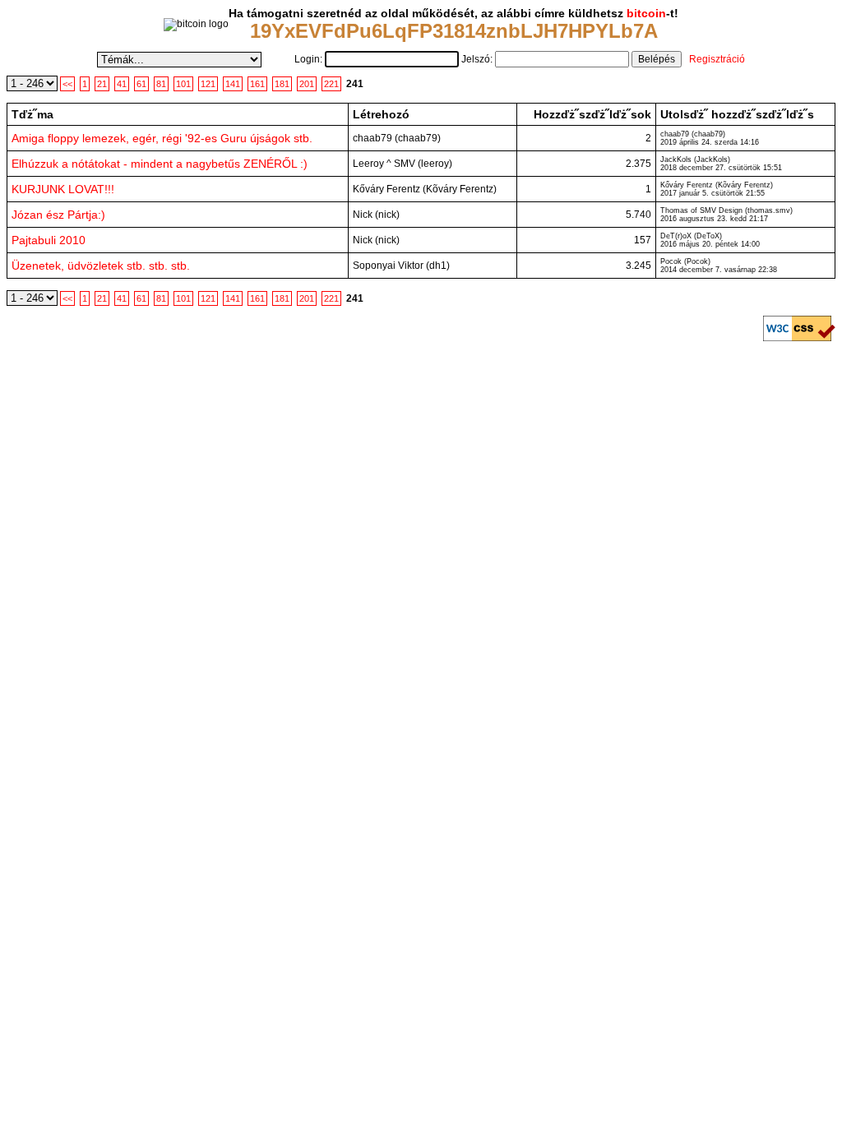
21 (102, 84)
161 (257, 84)
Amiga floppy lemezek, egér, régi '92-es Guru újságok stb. (162, 138)
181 (282, 84)
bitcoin (646, 13)
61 (141, 84)
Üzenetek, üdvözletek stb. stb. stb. (101, 265)
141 (232, 84)
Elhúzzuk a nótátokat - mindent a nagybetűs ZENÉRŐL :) (160, 163)
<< (67, 84)
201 (306, 84)
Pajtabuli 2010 (49, 240)
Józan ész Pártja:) (58, 214)
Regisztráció (717, 59)
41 (122, 84)
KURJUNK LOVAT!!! (63, 189)
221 (331, 84)
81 (161, 84)
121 (208, 84)
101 (183, 84)
